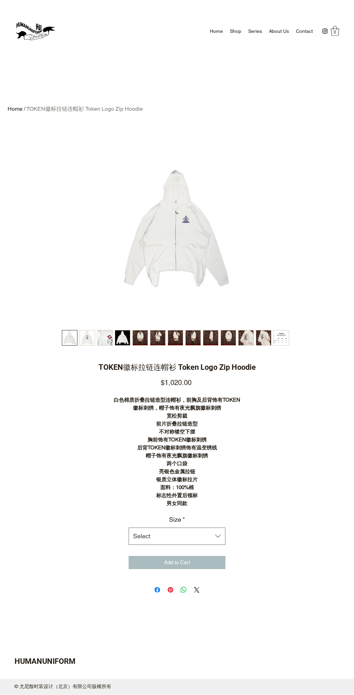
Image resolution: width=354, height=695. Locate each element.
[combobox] (177, 536)
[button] (335, 31)
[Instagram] (325, 31)
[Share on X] (197, 590)
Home (15, 109)
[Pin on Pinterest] (170, 590)
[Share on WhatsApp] (183, 590)
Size (177, 519)
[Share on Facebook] (157, 590)
